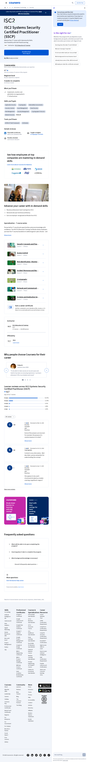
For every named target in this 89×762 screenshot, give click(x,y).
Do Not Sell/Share (31, 720)
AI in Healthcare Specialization (31, 633)
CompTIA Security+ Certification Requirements (43, 635)
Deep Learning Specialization (31, 639)
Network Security (9, 115)
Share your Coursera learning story (43, 672)
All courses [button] (9, 417)
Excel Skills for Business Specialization (31, 645)
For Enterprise (7, 718)
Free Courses (7, 738)
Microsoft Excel (7, 639)
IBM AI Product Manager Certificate (19, 660)
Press (29, 687)
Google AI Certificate (19, 615)
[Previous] (6, 370)
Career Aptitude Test (42, 616)
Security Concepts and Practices (29, 244)
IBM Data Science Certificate (19, 667)
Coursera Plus (7, 702)
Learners (18, 687)
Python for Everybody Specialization (31, 671)
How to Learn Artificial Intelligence (43, 653)
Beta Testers (18, 693)
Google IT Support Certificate (19, 633)
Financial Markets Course (30, 651)
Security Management (23, 111)
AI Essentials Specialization (31, 615)
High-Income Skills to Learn (43, 647)
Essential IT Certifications (43, 641)
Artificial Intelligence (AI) (8, 616)
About (6, 687)
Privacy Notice (74, 20)
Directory (30, 708)
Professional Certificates (8, 707)
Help (29, 697)
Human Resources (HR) (7, 634)
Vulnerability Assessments (36, 105)
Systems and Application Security (29, 297)
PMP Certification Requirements (43, 659)
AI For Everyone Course (30, 626)
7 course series (9, 65)
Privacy (30, 695)
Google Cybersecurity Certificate (20, 620)
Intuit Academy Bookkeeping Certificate (19, 674)
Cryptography (22, 105)
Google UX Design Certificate (19, 647)
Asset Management (22, 108)
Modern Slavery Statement (31, 715)
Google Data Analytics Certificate (19, 626)
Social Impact (6, 734)
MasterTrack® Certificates (8, 711)
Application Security (10, 105)
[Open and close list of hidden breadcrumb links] (9, 7)
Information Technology (20, 7)
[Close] (45, 12)
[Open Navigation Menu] (6, 3)
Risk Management (10, 111)
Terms (30, 692)
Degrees (7, 715)
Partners (18, 689)
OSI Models (25, 123)
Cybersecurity (8, 621)
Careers (7, 696)
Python (6, 647)
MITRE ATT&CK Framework (12, 123)
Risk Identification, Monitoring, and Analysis (33, 261)
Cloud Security (34, 108)
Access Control (22, 253)
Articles (30, 705)
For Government (8, 723)
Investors (30, 689)
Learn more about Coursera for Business (19, 165)
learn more (21, 587)
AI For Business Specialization (31, 620)
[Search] (73, 3)
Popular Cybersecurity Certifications (43, 665)
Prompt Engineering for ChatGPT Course (31, 664)
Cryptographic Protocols (38, 111)
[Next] (46, 370)
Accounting (7, 612)
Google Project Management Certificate (19, 639)
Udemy (6, 742)
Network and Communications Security (31, 288)
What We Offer (7, 690)
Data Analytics (7, 624)
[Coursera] (14, 2)
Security (31, 7)
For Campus (8, 726)
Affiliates (30, 710)
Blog (17, 696)
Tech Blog (19, 705)
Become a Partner (7, 730)
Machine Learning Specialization (31, 657)
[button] (18, 115)
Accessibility (31, 700)
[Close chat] (84, 8)
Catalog (7, 699)
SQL (6, 650)
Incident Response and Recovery (29, 270)
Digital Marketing (7, 629)
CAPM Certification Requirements (43, 622)
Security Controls (9, 108)
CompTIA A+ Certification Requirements (43, 628)
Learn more (65, 760)
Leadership (7, 694)
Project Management (8, 643)
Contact (30, 703)
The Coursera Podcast (18, 701)
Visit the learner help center (15, 581)
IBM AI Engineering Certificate (19, 653)
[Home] (5, 7)
